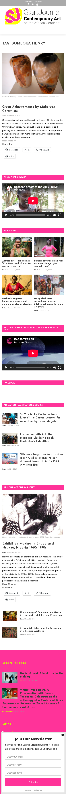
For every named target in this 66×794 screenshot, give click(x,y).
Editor (4, 308)
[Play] (6, 215)
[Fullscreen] (59, 215)
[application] (33, 200)
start (4, 115)
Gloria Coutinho (8, 711)
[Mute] (54, 215)
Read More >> (9, 140)
